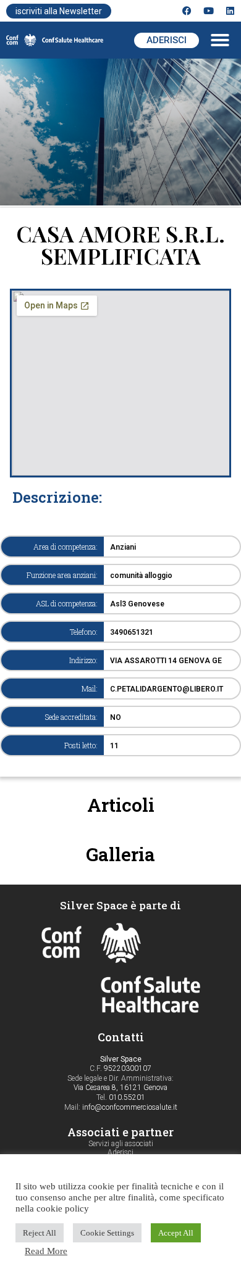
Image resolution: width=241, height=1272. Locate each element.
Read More (46, 1251)
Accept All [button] (175, 1232)
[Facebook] (187, 10)
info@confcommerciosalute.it (129, 1107)
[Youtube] (208, 10)
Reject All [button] (39, 1232)
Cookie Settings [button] (107, 1232)
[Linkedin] (230, 10)
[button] (220, 40)
